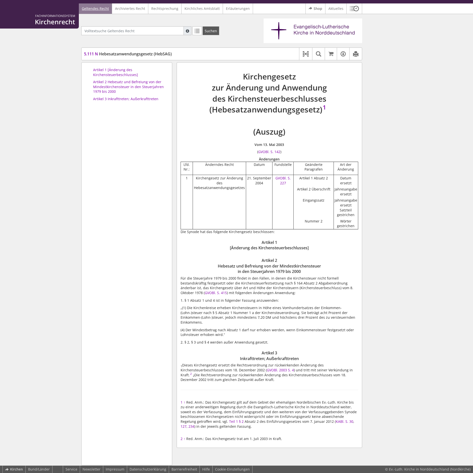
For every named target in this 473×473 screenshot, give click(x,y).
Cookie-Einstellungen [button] (232, 469)
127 (183, 426)
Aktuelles (335, 8)
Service (71, 469)
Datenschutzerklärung (148, 469)
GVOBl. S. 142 (269, 151)
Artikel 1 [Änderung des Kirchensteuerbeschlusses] (115, 72)
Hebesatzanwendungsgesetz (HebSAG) (128, 54)
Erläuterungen (238, 8)
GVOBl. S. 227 (283, 180)
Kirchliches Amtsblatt (202, 8)
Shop (318, 8)
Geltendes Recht (95, 8)
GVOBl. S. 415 (216, 292)
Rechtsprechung (164, 8)
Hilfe (206, 469)
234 (191, 426)
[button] (354, 8)
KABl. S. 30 (344, 421)
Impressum (115, 469)
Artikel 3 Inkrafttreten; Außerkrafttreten (125, 98)
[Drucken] (355, 54)
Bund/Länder (39, 469)
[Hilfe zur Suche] (187, 30)
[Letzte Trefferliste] (197, 30)
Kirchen (16, 469)
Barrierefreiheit (184, 469)
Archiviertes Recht (130, 8)
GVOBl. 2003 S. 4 (280, 370)
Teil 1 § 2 (236, 421)
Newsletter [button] (92, 469)
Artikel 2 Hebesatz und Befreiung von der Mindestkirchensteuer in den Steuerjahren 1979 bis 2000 (128, 86)
